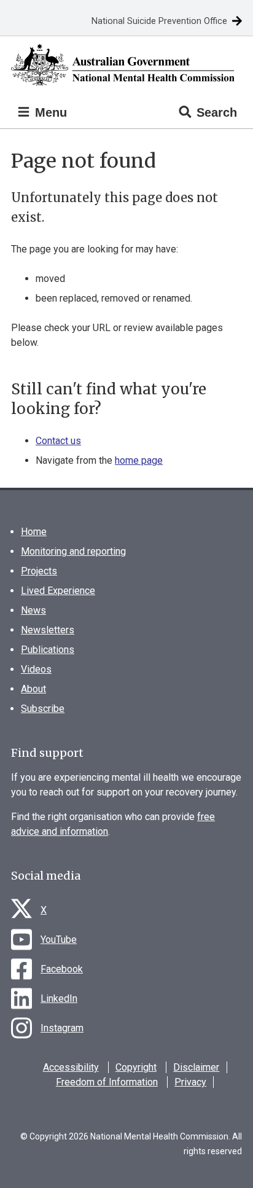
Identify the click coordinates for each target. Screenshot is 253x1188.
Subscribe (42, 708)
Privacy (190, 1082)
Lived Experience (58, 590)
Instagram (62, 1028)
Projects (39, 571)
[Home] (126, 64)
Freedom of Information (107, 1082)
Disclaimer (196, 1067)
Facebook (62, 969)
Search (217, 112)
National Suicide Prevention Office (159, 21)
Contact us (58, 441)
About (33, 689)
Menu (49, 112)
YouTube (59, 939)
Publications (47, 649)
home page (139, 460)
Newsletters (47, 630)
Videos (36, 669)
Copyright (136, 1067)
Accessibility (71, 1067)
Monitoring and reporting (73, 551)
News (33, 610)
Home (34, 531)
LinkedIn (59, 998)
